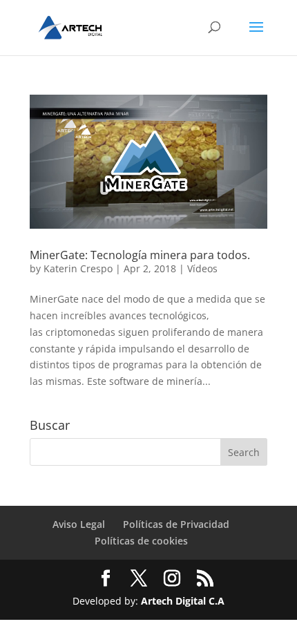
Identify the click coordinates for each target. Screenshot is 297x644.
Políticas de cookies (141, 540)
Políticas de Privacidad (176, 524)
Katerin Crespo (78, 268)
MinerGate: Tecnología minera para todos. (140, 255)
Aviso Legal (78, 524)
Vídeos (202, 268)
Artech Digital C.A (182, 600)
